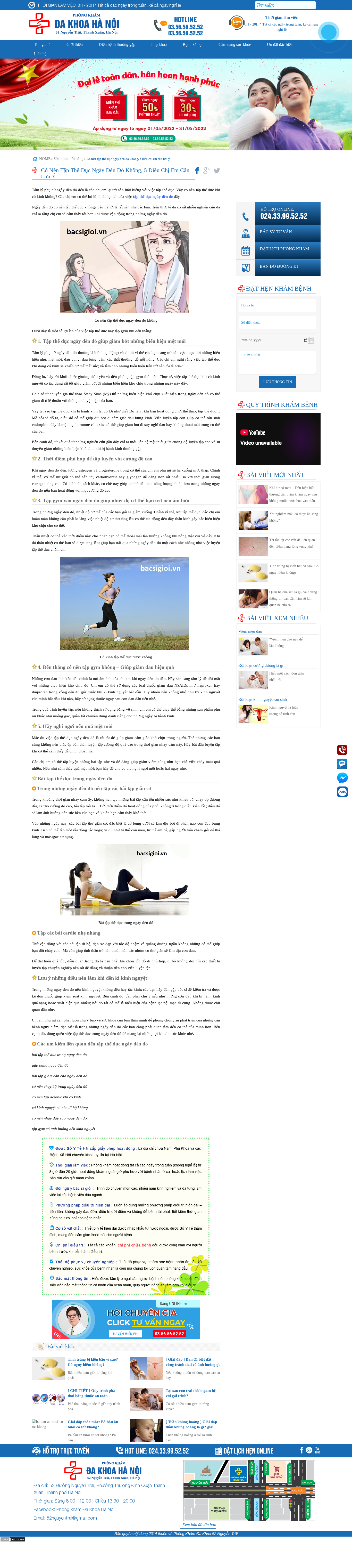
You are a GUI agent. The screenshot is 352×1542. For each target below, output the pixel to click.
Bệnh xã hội (193, 44)
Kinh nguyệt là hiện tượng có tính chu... (283, 710)
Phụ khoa (159, 44)
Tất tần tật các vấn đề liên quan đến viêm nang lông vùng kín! (292, 543)
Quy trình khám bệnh (282, 404)
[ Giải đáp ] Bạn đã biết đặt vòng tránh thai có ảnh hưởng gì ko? (193, 1364)
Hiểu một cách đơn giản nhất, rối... (286, 676)
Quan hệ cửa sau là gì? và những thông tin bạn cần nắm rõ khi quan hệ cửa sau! (293, 598)
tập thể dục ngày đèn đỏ (153, 196)
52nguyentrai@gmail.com (72, 1518)
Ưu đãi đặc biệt (279, 44)
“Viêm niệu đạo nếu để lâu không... (286, 642)
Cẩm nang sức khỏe (235, 44)
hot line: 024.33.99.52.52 (157, 1450)
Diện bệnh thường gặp (117, 44)
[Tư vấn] (310, 1451)
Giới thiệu (74, 44)
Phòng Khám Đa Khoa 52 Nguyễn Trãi (205, 1534)
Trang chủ (42, 44)
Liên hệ (40, 54)
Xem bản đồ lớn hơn (199, 1524)
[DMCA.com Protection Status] (13, 1539)
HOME (45, 159)
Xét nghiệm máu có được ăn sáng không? (293, 517)
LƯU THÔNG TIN (277, 382)
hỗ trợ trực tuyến (66, 1450)
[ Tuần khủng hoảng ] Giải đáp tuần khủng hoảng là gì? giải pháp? (191, 1426)
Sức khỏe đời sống (68, 159)
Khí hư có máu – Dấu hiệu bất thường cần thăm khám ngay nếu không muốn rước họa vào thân (293, 494)
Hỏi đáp (242, 190)
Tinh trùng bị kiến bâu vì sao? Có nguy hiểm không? (294, 569)
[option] (176, 104)
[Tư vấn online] (126, 1319)
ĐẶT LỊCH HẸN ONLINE (248, 1450)
